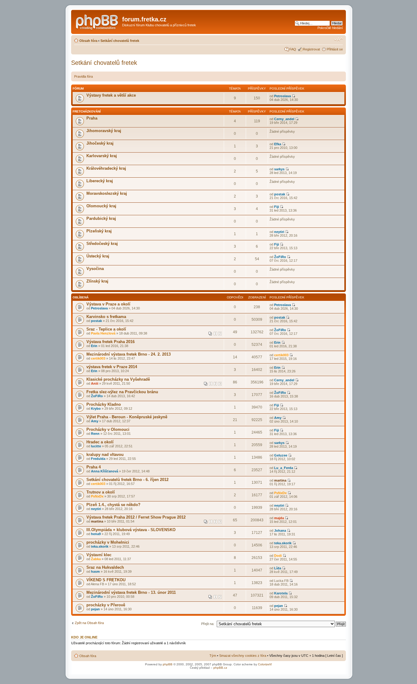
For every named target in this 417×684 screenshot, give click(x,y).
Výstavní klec (98, 555)
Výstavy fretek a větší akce (111, 95)
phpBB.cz (220, 667)
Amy (94, 421)
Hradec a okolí (100, 442)
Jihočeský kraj (100, 143)
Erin (94, 346)
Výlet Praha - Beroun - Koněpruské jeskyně (126, 417)
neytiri (279, 232)
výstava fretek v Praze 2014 (111, 366)
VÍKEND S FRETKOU (105, 580)
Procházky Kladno (103, 404)
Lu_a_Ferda (283, 468)
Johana (280, 530)
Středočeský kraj (102, 243)
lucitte (96, 446)
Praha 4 (93, 467)
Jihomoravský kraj (103, 130)
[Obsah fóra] (97, 21)
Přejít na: (207, 624)
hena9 (96, 534)
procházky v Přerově (105, 605)
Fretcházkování (87, 111)
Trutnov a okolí (100, 492)
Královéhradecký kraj (106, 168)
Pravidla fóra (83, 76)
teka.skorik (99, 546)
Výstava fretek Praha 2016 (110, 341)
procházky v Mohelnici (107, 542)
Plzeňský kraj (99, 231)
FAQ (292, 49)
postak (279, 194)
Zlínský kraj (97, 281)
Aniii (94, 383)
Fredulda (98, 458)
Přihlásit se (335, 49)
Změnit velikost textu (338, 39)
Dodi (278, 555)
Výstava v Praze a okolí (108, 304)
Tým (212, 655)
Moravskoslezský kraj (106, 193)
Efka (277, 144)
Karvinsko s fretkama (106, 316)
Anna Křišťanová (104, 471)
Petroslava (282, 96)
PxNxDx (97, 496)
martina (280, 480)
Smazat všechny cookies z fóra (242, 655)
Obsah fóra (88, 41)
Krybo (96, 408)
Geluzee (280, 455)
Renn (95, 433)
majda (279, 518)
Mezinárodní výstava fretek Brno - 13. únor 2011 (131, 592)
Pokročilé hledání (330, 28)
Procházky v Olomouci (107, 429)
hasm (95, 571)
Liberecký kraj (99, 181)
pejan (95, 609)
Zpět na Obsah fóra (89, 623)
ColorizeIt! (265, 664)
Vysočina (95, 268)
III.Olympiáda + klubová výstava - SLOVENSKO (131, 529)
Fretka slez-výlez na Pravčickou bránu (122, 392)
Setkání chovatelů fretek (119, 41)
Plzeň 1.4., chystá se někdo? (113, 504)
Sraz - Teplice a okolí (106, 329)
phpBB (167, 664)
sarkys (279, 169)
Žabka (96, 559)
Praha (91, 118)
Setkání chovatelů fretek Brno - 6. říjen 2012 (127, 479)
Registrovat (311, 49)
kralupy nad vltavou (105, 454)
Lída (277, 568)
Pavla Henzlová (103, 333)
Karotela (281, 593)
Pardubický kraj (101, 218)
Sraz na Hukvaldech (105, 567)
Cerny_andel (284, 119)
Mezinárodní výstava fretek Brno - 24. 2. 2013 (128, 354)
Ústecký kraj (97, 256)
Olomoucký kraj (101, 206)
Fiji (276, 207)
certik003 (98, 358)
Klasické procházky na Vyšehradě (118, 379)
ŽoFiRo (280, 257)
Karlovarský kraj (101, 155)
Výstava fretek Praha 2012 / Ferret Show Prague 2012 (136, 517)
